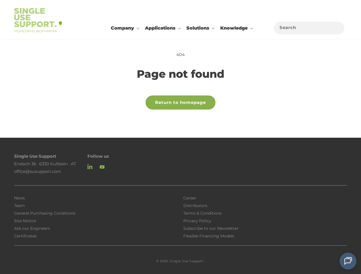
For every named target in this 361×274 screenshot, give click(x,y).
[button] (124, 28)
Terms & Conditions (202, 213)
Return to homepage (180, 102)
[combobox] (309, 28)
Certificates (25, 235)
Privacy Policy (197, 220)
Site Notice (25, 220)
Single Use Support (186, 261)
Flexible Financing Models (208, 235)
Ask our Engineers (32, 228)
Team (19, 205)
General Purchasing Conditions (44, 213)
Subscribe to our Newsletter (211, 228)
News (19, 198)
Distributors (195, 205)
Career (189, 197)
